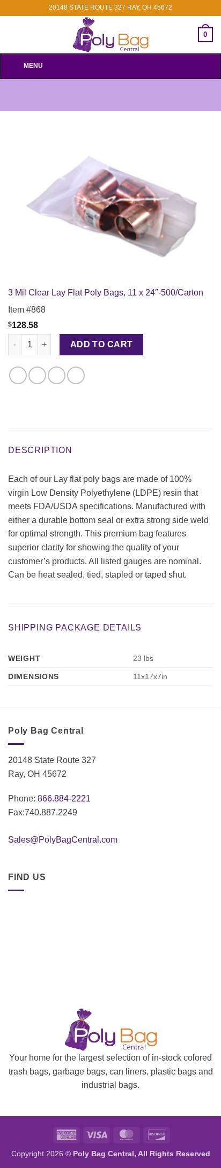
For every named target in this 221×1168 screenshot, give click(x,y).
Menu (33, 65)
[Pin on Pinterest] (76, 375)
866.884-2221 (64, 798)
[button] (205, 35)
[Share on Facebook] (18, 375)
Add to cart (101, 344)
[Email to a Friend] (56, 375)
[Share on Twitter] (37, 375)
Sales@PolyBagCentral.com (62, 839)
